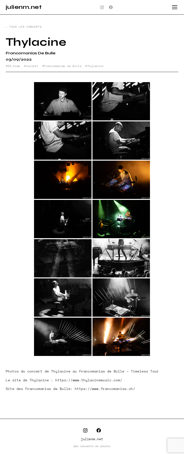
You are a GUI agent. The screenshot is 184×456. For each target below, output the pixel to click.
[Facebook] (111, 7)
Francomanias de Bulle (62, 66)
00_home (13, 66)
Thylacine (95, 66)
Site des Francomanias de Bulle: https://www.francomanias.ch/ (70, 388)
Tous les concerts (25, 27)
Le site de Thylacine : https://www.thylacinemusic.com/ (64, 380)
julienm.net (24, 7)
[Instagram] (102, 7)
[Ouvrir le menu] (174, 7)
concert (32, 66)
